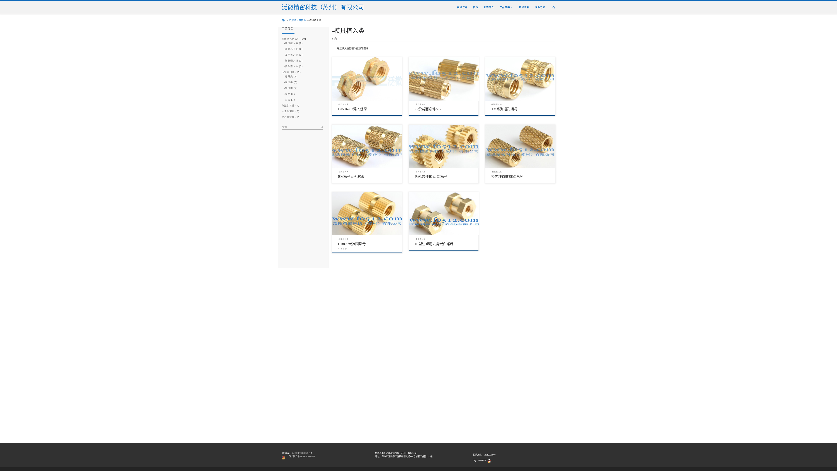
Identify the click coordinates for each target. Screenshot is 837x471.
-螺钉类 (288, 88)
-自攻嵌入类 (291, 66)
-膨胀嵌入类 (291, 61)
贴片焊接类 (288, 117)
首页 (284, 20)
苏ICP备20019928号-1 (302, 453)
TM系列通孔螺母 (504, 109)
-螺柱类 (288, 82)
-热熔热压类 (291, 49)
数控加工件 (288, 105)
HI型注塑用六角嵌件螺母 (434, 244)
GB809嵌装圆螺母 (352, 244)
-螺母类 (288, 76)
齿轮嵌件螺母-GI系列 (431, 176)
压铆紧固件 (288, 72)
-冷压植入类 (291, 55)
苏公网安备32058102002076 (302, 456)
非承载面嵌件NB (428, 109)
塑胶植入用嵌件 (297, 20)
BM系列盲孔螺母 (351, 176)
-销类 (287, 94)
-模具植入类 (291, 43)
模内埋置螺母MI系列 (507, 176)
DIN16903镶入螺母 (352, 109)
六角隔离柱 (288, 111)
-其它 (287, 100)
